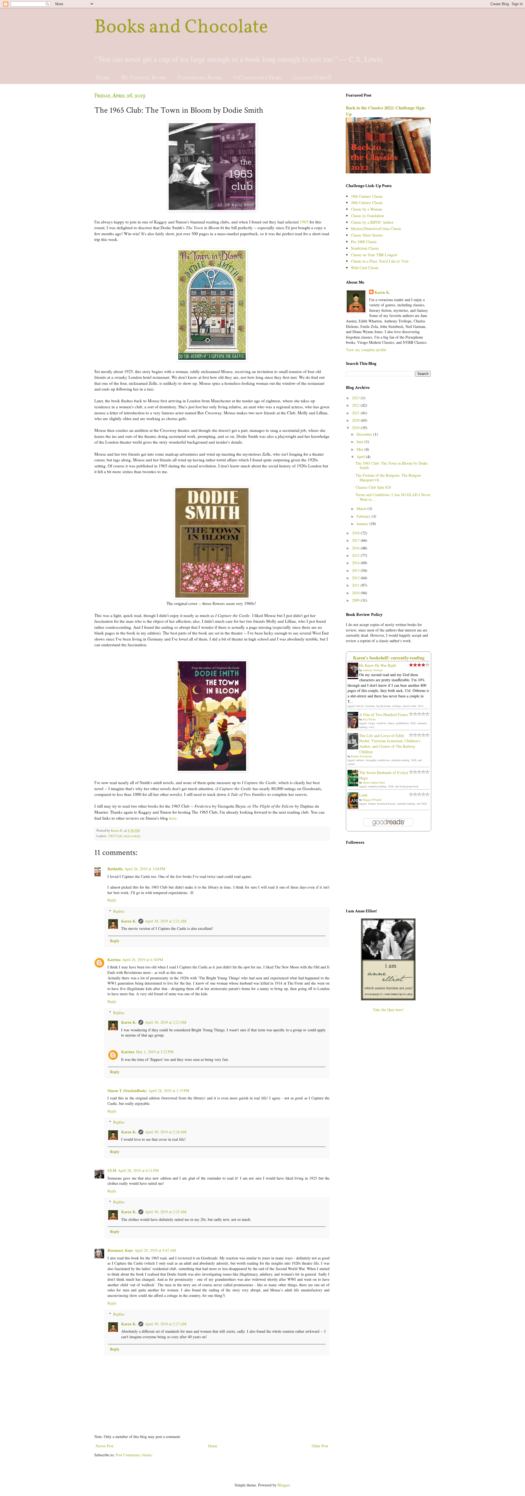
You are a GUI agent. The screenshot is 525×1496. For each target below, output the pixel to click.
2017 (356, 540)
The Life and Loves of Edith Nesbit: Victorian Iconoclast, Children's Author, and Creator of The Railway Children (389, 743)
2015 (356, 555)
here (172, 818)
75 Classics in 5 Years (257, 77)
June (360, 441)
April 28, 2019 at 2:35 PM (168, 1090)
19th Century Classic (367, 196)
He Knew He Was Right (377, 665)
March (362, 508)
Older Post (320, 1445)
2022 (356, 405)
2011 (356, 585)
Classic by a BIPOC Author (372, 222)
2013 (356, 570)
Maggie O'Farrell (372, 800)
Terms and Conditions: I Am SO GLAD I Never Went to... (392, 497)
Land (363, 795)
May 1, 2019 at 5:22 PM (154, 1051)
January (363, 523)
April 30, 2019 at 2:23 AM (165, 1022)
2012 (356, 577)
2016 (356, 548)
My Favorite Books (143, 77)
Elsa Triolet (369, 719)
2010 (356, 592)
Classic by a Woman (366, 209)
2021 (356, 412)
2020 (356, 420)
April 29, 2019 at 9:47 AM (155, 1250)
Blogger (284, 1485)
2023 (356, 397)
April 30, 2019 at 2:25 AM (165, 1211)
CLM (111, 1170)
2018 (356, 532)
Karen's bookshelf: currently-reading (388, 657)
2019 (356, 427)
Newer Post (104, 1445)
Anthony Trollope (373, 670)
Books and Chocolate (181, 27)
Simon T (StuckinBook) (127, 1090)
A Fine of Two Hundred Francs (383, 714)
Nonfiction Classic (365, 248)
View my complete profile (366, 349)
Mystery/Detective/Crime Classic (376, 228)
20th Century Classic (367, 202)
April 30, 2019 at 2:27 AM (165, 1323)
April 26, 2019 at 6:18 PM (142, 959)
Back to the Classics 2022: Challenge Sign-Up (385, 110)
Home (103, 77)
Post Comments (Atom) (134, 1454)
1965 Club (115, 836)
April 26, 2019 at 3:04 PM (144, 868)
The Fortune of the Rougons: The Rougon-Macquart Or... (388, 477)
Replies (118, 911)
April (361, 456)
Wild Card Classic (365, 267)
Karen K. (129, 921)
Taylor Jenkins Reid (374, 782)
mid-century (132, 836)
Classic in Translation (367, 215)
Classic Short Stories (367, 235)
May (360, 449)
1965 (304, 222)
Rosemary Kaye (120, 1250)
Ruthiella (115, 869)
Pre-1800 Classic (364, 241)
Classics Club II (312, 77)
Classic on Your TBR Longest (374, 254)
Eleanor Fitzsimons (361, 756)
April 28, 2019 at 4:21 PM (138, 1170)
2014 (356, 562)
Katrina (114, 959)
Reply (111, 900)
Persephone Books (199, 77)
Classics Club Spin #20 (373, 487)
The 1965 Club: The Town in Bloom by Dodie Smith (391, 465)
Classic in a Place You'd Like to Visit (380, 261)
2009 (356, 600)
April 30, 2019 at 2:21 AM (165, 921)
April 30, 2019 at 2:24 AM (165, 1131)
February (364, 516)
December (365, 434)
